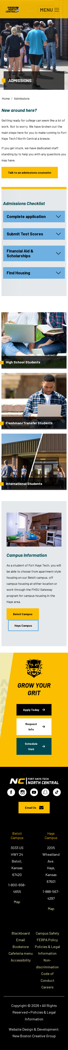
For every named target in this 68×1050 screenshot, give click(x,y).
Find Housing (18, 272)
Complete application (26, 216)
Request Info (31, 726)
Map (17, 902)
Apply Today (31, 709)
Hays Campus (23, 625)
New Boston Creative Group (34, 1036)
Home (6, 98)
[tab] (34, 216)
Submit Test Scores (25, 233)
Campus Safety (47, 933)
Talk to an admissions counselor (29, 172)
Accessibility (21, 960)
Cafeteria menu (21, 953)
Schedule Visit (31, 746)
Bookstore (21, 946)
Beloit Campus (22, 614)
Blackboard (21, 933)
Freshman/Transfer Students (29, 423)
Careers (47, 987)
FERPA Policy (47, 940)
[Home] (14, 9)
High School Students (23, 362)
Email (20, 940)
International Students (24, 484)
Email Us (30, 807)
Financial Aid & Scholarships (20, 253)
